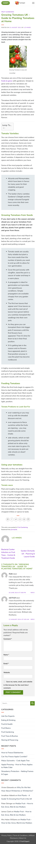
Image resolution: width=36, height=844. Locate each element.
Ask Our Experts (8, 716)
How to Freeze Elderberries (12, 752)
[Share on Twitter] (16, 519)
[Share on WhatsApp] (8, 519)
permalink (14, 530)
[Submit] (32, 703)
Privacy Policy (6, 835)
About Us (22, 838)
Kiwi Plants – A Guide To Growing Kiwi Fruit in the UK (16, 797)
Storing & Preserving (9, 740)
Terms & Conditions (20, 835)
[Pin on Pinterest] (24, 519)
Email (6, 663)
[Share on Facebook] (12, 519)
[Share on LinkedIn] (28, 519)
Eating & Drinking (8, 720)
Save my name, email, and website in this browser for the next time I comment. (17, 685)
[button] (33, 3)
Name (6, 655)
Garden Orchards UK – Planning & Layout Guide (28, 554)
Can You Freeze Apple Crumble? (14, 756)
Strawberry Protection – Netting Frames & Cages (17, 772)
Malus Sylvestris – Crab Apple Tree (15, 760)
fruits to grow (6, 81)
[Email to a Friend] (20, 519)
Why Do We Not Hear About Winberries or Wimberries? (17, 789)
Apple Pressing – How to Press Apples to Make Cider (17, 766)
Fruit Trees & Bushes (9, 736)
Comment (7, 639)
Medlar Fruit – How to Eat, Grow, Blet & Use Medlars (17, 805)
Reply (33, 592)
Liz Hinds (27, 27)
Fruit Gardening (7, 12)
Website (6, 672)
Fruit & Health (7, 724)
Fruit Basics (6, 728)
